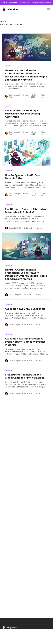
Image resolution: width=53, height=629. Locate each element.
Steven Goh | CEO (15, 228)
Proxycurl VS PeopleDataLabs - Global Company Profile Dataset (24, 376)
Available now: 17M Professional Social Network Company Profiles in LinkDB (25, 341)
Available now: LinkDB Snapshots (25, 308)
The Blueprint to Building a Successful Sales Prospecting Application (22, 113)
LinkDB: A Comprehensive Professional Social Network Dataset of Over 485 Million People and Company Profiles (26, 75)
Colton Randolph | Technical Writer (18, 96)
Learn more (44, 2)
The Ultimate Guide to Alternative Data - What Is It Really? (26, 210)
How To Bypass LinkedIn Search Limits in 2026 (24, 176)
